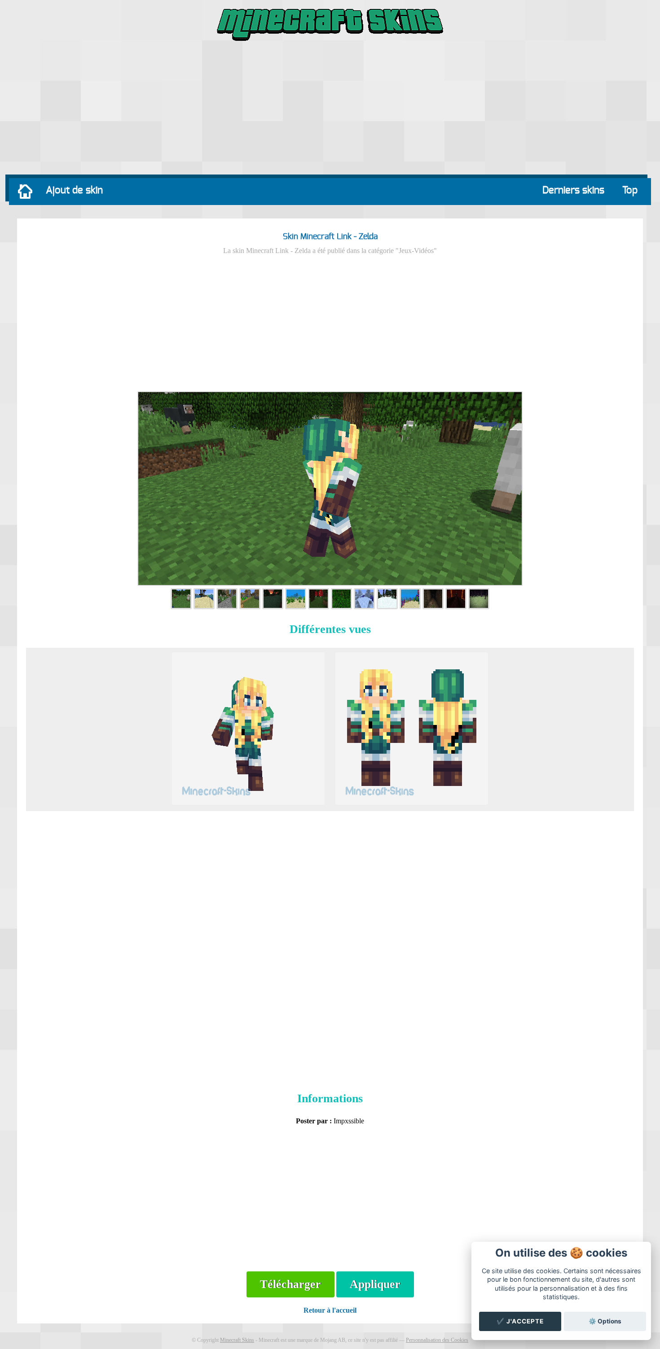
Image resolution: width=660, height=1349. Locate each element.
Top (630, 190)
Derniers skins (573, 190)
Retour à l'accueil (330, 1310)
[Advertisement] (330, 110)
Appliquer (375, 1284)
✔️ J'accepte (520, 1321)
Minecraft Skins (237, 1340)
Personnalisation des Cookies (437, 1340)
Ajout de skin (74, 190)
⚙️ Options (605, 1321)
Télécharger (290, 1284)
